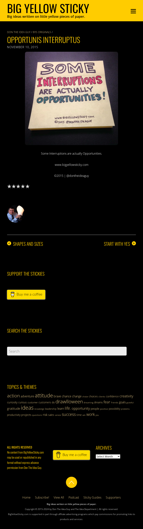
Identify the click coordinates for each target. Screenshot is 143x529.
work (90, 414)
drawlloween (69, 401)
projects (26, 415)
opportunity (81, 408)
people (95, 408)
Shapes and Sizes (25, 243)
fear (107, 401)
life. (68, 408)
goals (122, 402)
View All (59, 497)
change (77, 396)
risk (45, 415)
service (58, 415)
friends (114, 402)
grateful (130, 402)
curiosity (12, 402)
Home (26, 497)
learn (60, 409)
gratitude (13, 408)
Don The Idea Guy (18, 32)
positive (104, 408)
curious (22, 402)
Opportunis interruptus (43, 39)
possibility (114, 408)
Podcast (74, 497)
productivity (13, 415)
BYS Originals (42, 32)
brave (57, 396)
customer (33, 402)
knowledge (39, 408)
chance (66, 396)
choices (93, 396)
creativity (126, 395)
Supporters (113, 497)
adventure (27, 396)
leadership (51, 408)
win (84, 415)
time (79, 415)
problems (125, 409)
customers (45, 402)
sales (51, 415)
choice (85, 396)
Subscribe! (42, 497)
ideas (27, 407)
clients (101, 396)
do (53, 402)
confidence (112, 396)
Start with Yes (119, 243)
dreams (98, 402)
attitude (44, 395)
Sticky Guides (92, 497)
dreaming (88, 402)
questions (37, 415)
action (13, 395)
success (69, 414)
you (97, 415)
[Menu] (133, 10)
